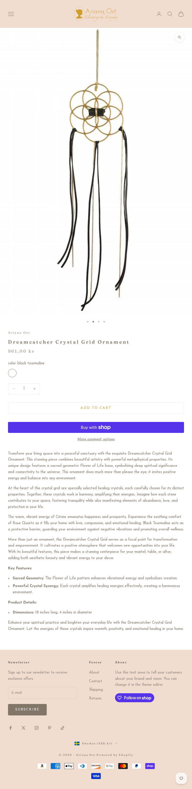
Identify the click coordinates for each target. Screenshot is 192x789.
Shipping (96, 690)
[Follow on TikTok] (62, 727)
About (94, 673)
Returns (95, 698)
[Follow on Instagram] (36, 727)
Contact (95, 681)
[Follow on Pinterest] (49, 727)
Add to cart (95, 408)
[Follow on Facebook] (10, 727)
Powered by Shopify (114, 755)
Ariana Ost (19, 332)
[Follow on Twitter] (23, 727)
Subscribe (27, 709)
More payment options (96, 439)
